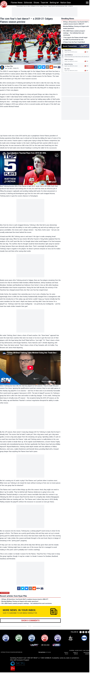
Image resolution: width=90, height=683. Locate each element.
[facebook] (36, 67)
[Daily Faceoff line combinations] (55, 67)
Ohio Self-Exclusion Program (19, 660)
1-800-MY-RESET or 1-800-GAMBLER (38, 658)
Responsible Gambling (87, 653)
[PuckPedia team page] (59, 67)
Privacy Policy (66, 653)
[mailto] (47, 67)
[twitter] (40, 67)
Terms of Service (75, 653)
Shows (36, 2)
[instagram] (83, 632)
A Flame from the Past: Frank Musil (74, 42)
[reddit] (51, 67)
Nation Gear (65, 2)
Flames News (16, 2)
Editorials (28, 2)
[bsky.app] (43, 67)
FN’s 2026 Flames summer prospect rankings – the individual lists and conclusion (74, 33)
